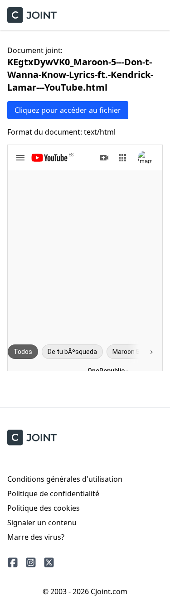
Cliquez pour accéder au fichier (68, 110)
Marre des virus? (35, 537)
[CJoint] (32, 438)
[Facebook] (12, 562)
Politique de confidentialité (53, 494)
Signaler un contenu (42, 523)
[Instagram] (30, 562)
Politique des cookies (43, 508)
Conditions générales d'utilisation (64, 479)
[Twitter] (49, 562)
